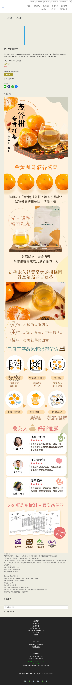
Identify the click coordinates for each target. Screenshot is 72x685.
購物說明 (32, 644)
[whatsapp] (12, 86)
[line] (5, 86)
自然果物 (55, 6)
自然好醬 (64, 6)
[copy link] (16, 86)
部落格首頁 (63, 9)
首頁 (28, 6)
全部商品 (9, 18)
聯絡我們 (8, 74)
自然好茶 (46, 6)
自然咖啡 (44, 9)
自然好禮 (54, 9)
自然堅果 (37, 6)
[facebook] (8, 86)
